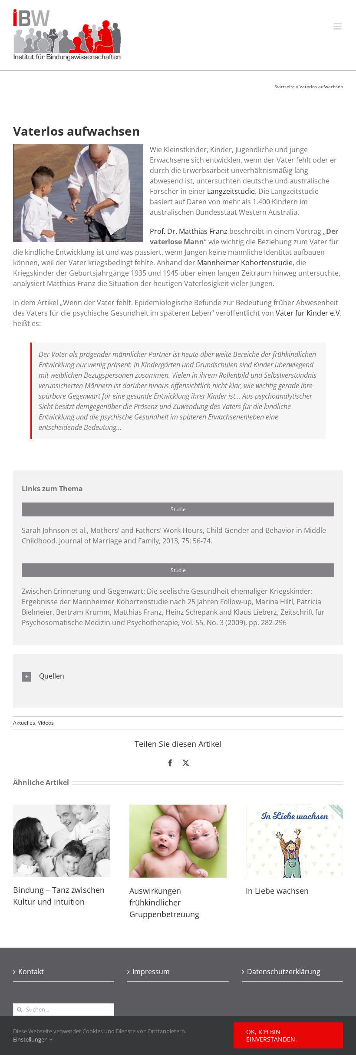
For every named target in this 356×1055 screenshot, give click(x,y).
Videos (46, 722)
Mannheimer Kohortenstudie (245, 262)
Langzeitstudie (231, 191)
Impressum (151, 971)
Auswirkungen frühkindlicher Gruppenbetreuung (164, 902)
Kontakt (31, 971)
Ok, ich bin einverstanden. (271, 1035)
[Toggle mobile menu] (338, 26)
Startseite (284, 86)
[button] (178, 676)
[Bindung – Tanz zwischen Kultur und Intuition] (61, 809)
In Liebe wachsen (277, 890)
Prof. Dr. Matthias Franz (188, 231)
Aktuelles (24, 722)
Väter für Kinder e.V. (309, 313)
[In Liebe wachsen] (294, 809)
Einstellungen (31, 1039)
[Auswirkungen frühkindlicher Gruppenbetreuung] (178, 809)
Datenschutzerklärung (283, 971)
